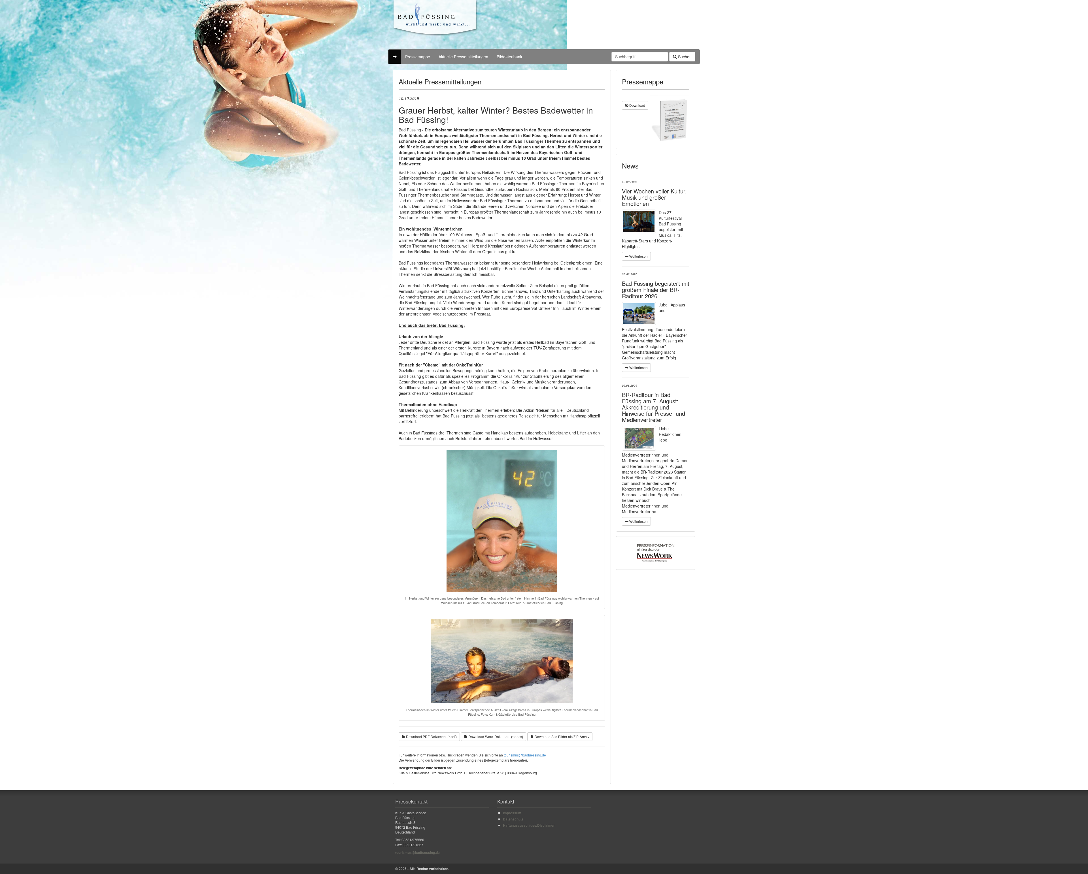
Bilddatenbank (509, 56)
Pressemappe (417, 56)
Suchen (684, 56)
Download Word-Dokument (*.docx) (495, 736)
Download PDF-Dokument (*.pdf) (431, 736)
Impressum (512, 812)
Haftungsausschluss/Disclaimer (529, 825)
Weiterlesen (638, 256)
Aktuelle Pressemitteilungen (463, 56)
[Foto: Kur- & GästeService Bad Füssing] (638, 313)
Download (636, 105)
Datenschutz (513, 819)
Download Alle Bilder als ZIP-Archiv (561, 736)
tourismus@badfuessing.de (525, 755)
